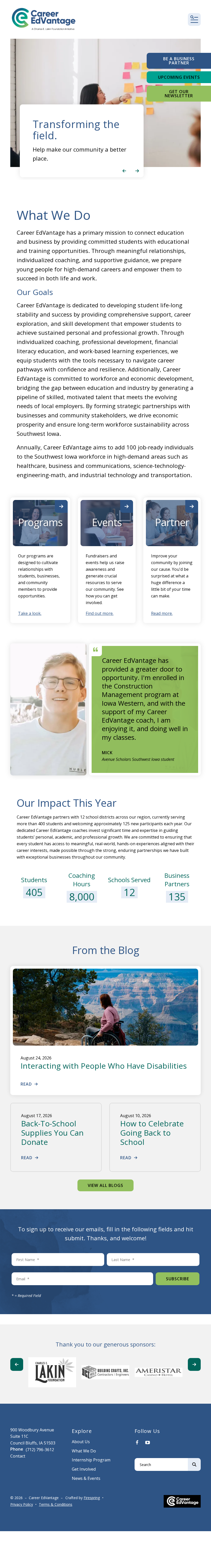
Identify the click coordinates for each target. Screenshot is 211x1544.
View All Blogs (105, 1185)
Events (107, 522)
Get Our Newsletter (179, 94)
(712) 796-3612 (40, 1449)
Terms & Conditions (55, 1504)
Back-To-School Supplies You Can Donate (52, 1132)
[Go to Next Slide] (194, 1364)
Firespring (92, 1497)
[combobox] (161, 1464)
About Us (81, 1441)
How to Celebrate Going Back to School (152, 1132)
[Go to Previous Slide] (16, 1364)
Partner (172, 522)
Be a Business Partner (179, 61)
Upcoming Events (179, 77)
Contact (17, 1456)
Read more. (162, 613)
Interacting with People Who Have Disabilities (104, 1065)
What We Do (84, 1451)
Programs (40, 522)
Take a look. (29, 613)
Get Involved (84, 1469)
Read (26, 1084)
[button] (194, 19)
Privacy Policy (21, 1504)
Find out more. (99, 613)
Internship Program (91, 1460)
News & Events (86, 1478)
